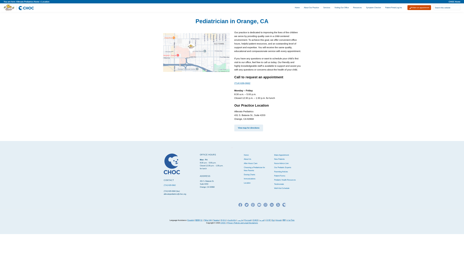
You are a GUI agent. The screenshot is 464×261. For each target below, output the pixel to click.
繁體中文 (199, 220)
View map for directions (248, 128)
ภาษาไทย (290, 220)
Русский (247, 220)
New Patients (279, 159)
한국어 (223, 220)
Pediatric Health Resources (285, 180)
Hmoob (278, 220)
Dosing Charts (249, 175)
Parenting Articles (281, 172)
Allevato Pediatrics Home (27, 2)
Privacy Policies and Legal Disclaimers (242, 223)
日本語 (255, 220)
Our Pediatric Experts (282, 167)
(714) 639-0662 (242, 83)
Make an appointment (420, 8)
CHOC (223, 223)
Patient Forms (279, 176)
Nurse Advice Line (281, 163)
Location (247, 183)
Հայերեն (232, 220)
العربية (262, 220)
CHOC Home (454, 2)
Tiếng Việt (208, 220)
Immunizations (249, 179)
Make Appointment (281, 155)
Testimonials (279, 184)
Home (246, 155)
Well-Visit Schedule (281, 188)
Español (190, 220)
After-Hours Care (250, 163)
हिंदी (284, 220)
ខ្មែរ (273, 220)
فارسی (240, 220)
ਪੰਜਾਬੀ (268, 220)
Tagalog (216, 220)
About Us (247, 159)
